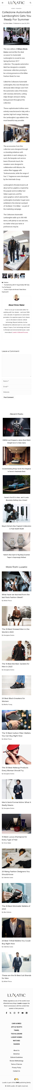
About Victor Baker (17, 305)
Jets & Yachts (16, 1027)
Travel (16, 1030)
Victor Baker (8, 23)
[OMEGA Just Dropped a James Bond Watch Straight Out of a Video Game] (16, 427)
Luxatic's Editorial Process (20, 332)
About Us (16, 1050)
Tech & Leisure (16, 1034)
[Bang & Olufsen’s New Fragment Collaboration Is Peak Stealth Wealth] (16, 513)
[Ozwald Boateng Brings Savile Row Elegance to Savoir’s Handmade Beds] (16, 456)
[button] (30, 2)
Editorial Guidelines (16, 1057)
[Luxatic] (16, 2)
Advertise (16, 1054)
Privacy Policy (16, 1067)
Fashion (18, 8)
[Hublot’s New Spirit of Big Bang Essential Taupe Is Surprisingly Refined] (16, 542)
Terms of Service (16, 1064)
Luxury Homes (16, 1037)
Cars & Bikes (16, 1023)
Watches (16, 1041)
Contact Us (16, 1071)
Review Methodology (16, 1061)
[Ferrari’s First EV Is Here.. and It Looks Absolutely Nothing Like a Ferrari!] (16, 485)
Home (13, 8)
